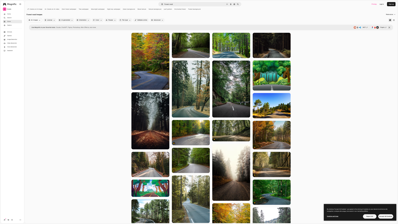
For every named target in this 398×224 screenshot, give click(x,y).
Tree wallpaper (84, 9)
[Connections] (4, 220)
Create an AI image (36, 9)
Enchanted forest (180, 9)
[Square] (394, 20)
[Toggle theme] (12, 220)
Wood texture (141, 9)
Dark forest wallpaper (69, 9)
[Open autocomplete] (161, 4)
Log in (382, 4)
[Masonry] (390, 20)
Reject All (369, 216)
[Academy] (8, 220)
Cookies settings (332, 216)
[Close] (389, 27)
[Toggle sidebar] (20, 4)
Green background (129, 9)
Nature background (155, 9)
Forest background (194, 9)
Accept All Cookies (385, 216)
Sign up (391, 4)
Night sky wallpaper (113, 9)
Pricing (374, 4)
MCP (364, 27)
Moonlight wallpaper (98, 9)
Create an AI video (53, 9)
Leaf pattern (168, 9)
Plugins (382, 27)
